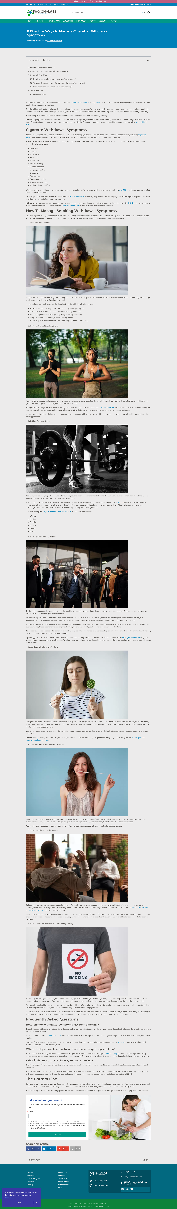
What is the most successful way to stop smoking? (52, 87)
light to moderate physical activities (57, 511)
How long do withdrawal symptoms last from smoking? (54, 79)
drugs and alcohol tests (70, 206)
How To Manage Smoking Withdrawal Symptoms (49, 71)
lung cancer (96, 102)
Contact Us (62, 1172)
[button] (143, 13)
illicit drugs (132, 203)
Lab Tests (39, 21)
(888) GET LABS (145, 4)
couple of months (54, 1035)
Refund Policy (63, 1185)
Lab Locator (68, 21)
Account (102, 21)
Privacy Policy (63, 1182)
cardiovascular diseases (80, 102)
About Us (61, 1175)
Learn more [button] (9, 1198)
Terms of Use (63, 1178)
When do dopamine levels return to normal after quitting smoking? (59, 83)
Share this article (39, 94)
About (93, 21)
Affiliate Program (33, 1178)
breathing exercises (106, 407)
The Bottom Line (36, 91)
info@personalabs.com (97, 1)
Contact (113, 21)
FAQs (60, 1188)
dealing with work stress (131, 637)
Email (30, 1111)
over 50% (122, 190)
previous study (111, 1053)
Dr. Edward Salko (54, 40)
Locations (31, 1182)
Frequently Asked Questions (41, 75)
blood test (122, 1042)
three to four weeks (76, 196)
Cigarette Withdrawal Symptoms (42, 67)
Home (30, 21)
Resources (81, 21)
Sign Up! (57, 1134)
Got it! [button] (19, 1203)
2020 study (120, 502)
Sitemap (30, 1185)
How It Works (54, 21)
